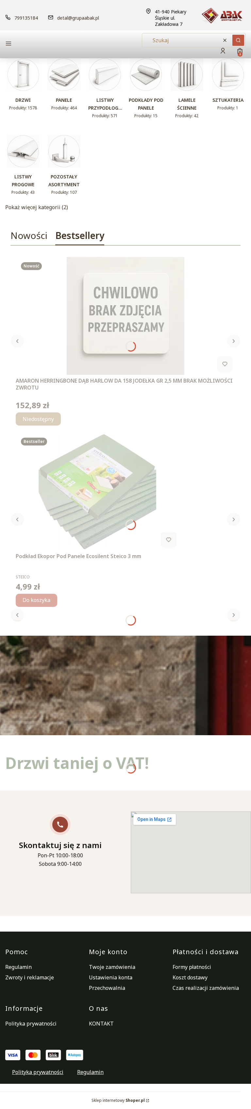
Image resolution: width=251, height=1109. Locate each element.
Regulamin (18, 967)
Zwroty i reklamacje (29, 977)
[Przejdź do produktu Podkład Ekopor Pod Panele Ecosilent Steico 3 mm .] (97, 491)
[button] (42, 44)
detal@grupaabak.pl (78, 18)
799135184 (26, 18)
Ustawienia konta (110, 977)
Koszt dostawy (190, 977)
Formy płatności (192, 967)
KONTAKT (101, 1023)
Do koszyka (36, 600)
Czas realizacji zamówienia (206, 987)
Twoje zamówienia (112, 967)
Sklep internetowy (118, 1100)
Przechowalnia (107, 987)
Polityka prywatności (31, 1023)
